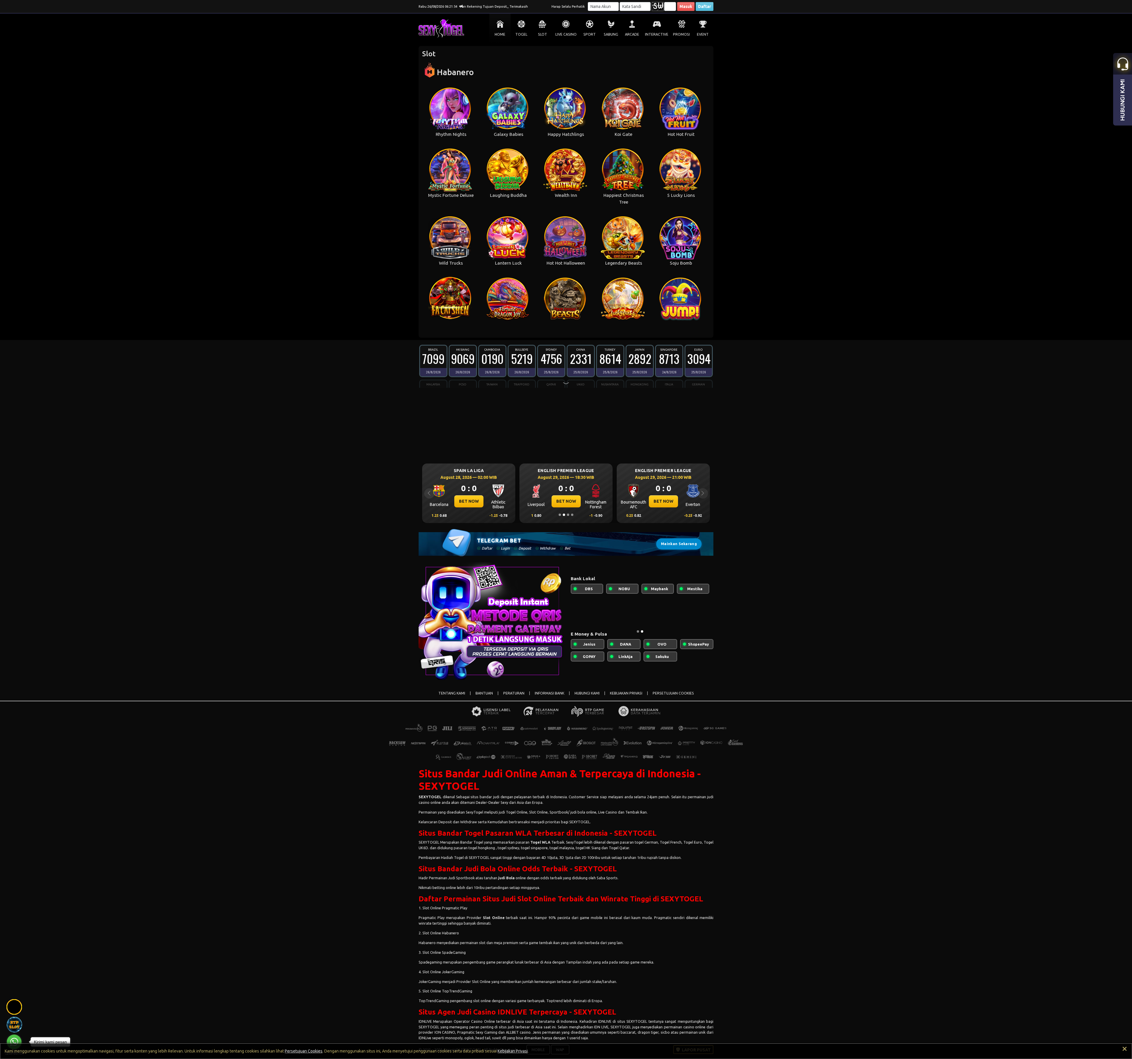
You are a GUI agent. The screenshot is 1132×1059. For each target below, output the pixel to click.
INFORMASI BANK (549, 693)
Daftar (704, 6)
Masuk (685, 6)
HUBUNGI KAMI (587, 693)
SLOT (542, 34)
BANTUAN (484, 693)
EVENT (703, 34)
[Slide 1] (560, 515)
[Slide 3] (568, 515)
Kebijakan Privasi (513, 1051)
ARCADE (632, 34)
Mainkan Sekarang (679, 544)
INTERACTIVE (656, 34)
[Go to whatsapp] (14, 1042)
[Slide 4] (572, 515)
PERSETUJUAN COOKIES (673, 693)
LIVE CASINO (566, 34)
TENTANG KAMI (451, 693)
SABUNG (611, 34)
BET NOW (469, 501)
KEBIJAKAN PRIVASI (626, 693)
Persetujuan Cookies (304, 1051)
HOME (500, 34)
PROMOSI (681, 34)
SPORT (589, 34)
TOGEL (521, 34)
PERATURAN (513, 693)
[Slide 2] (564, 515)
